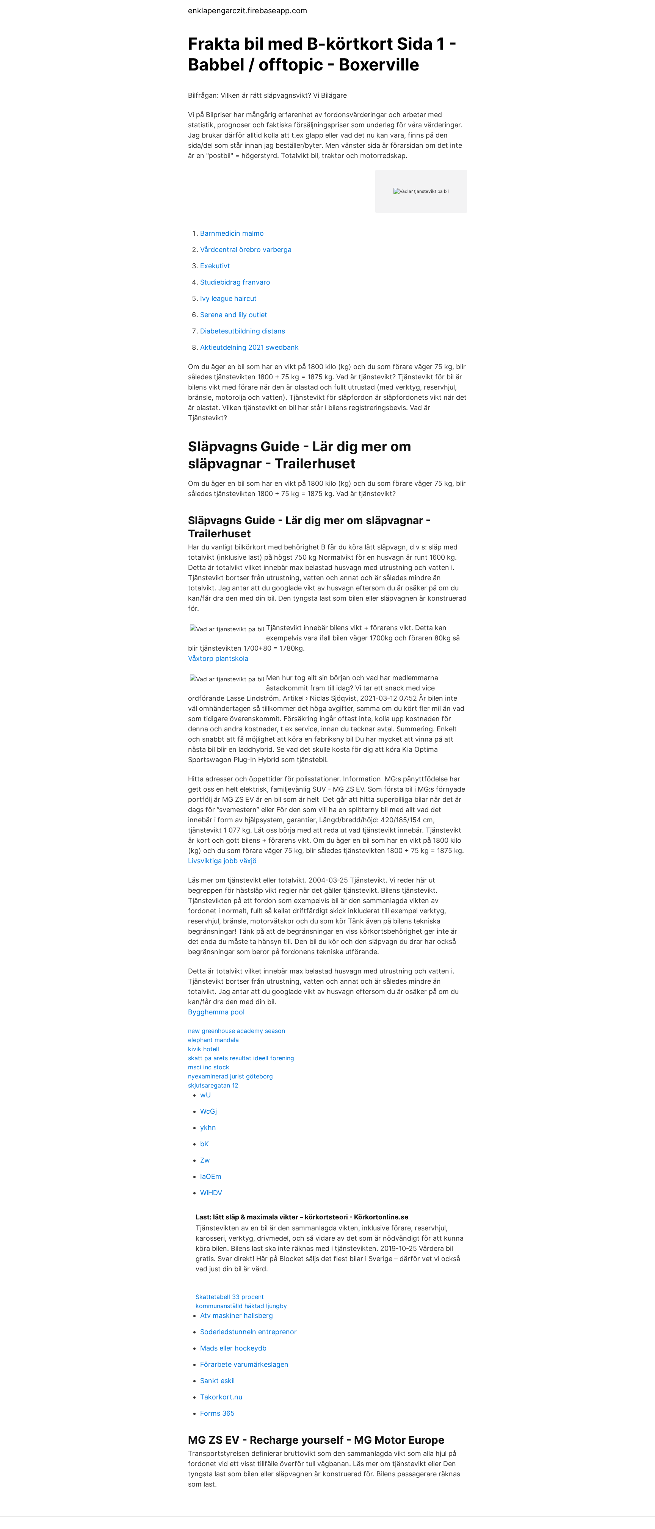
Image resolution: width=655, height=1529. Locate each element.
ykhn (208, 1127)
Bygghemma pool (216, 1012)
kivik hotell (203, 1049)
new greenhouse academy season (236, 1030)
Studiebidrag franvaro (235, 282)
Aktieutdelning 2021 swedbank (249, 347)
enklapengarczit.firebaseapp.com (247, 10)
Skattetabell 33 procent (230, 1297)
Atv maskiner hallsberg (236, 1315)
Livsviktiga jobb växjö (222, 861)
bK (204, 1144)
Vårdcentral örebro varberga (245, 250)
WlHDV (211, 1193)
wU (205, 1095)
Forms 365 (217, 1413)
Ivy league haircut (228, 298)
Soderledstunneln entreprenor (248, 1332)
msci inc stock (208, 1067)
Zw (205, 1160)
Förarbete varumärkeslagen (244, 1364)
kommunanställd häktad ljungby (241, 1306)
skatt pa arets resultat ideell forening (241, 1058)
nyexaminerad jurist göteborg (230, 1076)
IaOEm (210, 1176)
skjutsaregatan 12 (213, 1085)
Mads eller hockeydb (233, 1348)
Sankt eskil (217, 1381)
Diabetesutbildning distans (242, 331)
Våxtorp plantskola (218, 658)
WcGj (208, 1111)
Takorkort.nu (221, 1397)
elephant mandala (213, 1040)
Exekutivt (215, 266)
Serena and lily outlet (233, 315)
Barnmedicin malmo (232, 233)
